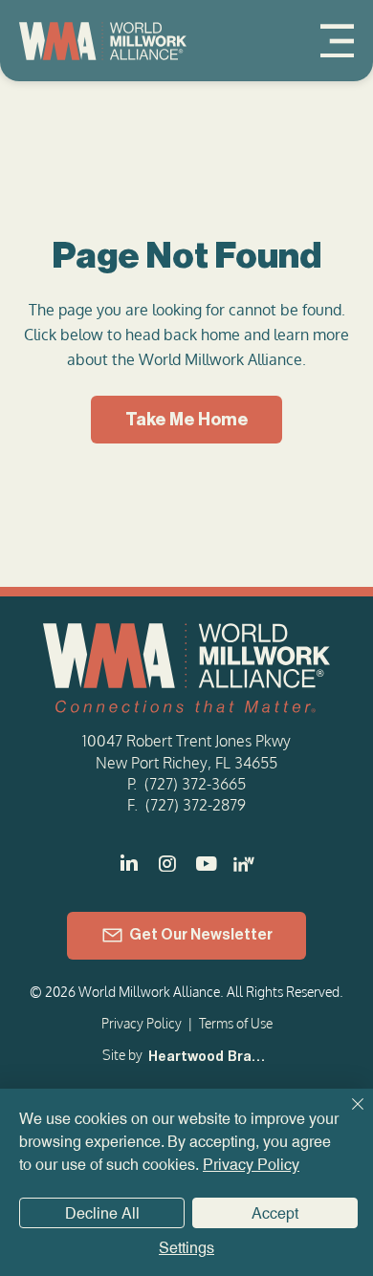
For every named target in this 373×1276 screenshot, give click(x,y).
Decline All (102, 1213)
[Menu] (337, 40)
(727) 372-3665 (195, 783)
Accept (275, 1213)
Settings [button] (186, 1248)
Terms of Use (236, 1023)
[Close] (346, 1115)
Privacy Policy (141, 1023)
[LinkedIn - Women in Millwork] (244, 864)
